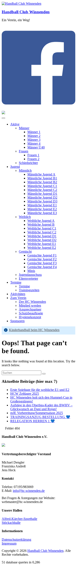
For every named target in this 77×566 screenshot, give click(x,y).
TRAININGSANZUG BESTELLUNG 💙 (40, 417)
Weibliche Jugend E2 (41, 247)
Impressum (9, 543)
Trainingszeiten (29, 290)
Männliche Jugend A (41, 174)
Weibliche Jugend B (41, 224)
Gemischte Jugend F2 (42, 259)
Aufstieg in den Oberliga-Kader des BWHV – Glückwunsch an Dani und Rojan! (41, 407)
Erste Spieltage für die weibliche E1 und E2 (39, 390)
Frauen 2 (33, 159)
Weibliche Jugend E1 (41, 244)
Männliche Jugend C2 (42, 190)
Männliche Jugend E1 (42, 205)
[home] (3, 428)
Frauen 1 (33, 155)
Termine (15, 282)
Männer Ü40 (36, 147)
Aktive (14, 124)
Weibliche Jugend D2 (41, 240)
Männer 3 (33, 139)
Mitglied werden (30, 305)
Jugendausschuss (30, 274)
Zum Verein (18, 298)
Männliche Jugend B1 (42, 178)
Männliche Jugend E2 (42, 209)
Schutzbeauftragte (31, 313)
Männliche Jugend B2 (42, 182)
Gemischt (25, 251)
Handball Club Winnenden (26, 12)
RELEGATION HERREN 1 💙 (32, 421)
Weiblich (25, 217)
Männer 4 (33, 143)
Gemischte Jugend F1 (42, 255)
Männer (24, 128)
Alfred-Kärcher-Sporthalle (19, 519)
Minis (31, 271)
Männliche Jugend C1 (42, 186)
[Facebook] (38, 109)
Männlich (25, 170)
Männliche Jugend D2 (42, 197)
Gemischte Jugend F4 (42, 267)
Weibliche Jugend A (41, 220)
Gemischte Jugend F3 (42, 263)
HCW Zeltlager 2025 (24, 393)
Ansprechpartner (30, 309)
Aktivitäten (17, 294)
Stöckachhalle (11, 522)
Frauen (23, 151)
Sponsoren (17, 321)
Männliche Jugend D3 (42, 201)
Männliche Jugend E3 (42, 213)
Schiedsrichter (28, 163)
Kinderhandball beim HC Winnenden (34, 330)
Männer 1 (33, 132)
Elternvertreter (28, 278)
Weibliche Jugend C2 (41, 232)
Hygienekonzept (30, 317)
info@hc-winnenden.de (29, 490)
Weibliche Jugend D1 (41, 236)
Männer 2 (33, 136)
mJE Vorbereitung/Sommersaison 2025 (36, 413)
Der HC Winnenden (32, 301)
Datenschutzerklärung (16, 539)
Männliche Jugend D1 (42, 193)
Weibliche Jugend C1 (41, 228)
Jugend (15, 166)
